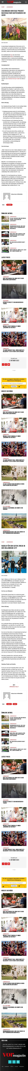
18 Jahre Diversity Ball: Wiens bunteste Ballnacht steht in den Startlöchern (13, 350)
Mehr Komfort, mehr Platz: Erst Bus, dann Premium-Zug (18, 250)
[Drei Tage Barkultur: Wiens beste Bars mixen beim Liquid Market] (14, 267)
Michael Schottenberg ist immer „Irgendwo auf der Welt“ (12, 326)
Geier (11, 55)
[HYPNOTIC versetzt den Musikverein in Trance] (14, 291)
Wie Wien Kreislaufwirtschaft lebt (17, 242)
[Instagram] (6, 364)
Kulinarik (9, 205)
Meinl (12, 56)
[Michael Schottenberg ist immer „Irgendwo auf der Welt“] (14, 315)
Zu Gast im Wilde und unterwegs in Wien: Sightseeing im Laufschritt (18, 219)
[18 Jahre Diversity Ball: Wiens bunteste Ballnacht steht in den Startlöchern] (14, 339)
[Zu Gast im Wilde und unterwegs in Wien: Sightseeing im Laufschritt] (5, 219)
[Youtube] (9, 364)
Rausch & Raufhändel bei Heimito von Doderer (13, 508)
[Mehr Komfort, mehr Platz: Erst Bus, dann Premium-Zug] (5, 250)
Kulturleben (6, 506)
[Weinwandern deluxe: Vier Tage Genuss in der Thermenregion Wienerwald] (5, 227)
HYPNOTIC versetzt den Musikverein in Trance (13, 303)
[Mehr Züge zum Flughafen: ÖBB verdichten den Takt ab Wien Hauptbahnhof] (5, 234)
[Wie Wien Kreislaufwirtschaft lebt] (5, 242)
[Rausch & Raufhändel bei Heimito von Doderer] (14, 496)
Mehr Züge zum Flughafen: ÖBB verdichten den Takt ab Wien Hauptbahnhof (17, 235)
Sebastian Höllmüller (17, 194)
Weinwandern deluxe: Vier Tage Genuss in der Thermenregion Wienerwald (17, 227)
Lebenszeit (6, 276)
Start (2, 7)
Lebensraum (10, 7)
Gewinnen (5, 300)
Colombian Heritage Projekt (14, 78)
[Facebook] (3, 364)
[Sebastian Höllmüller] (6, 196)
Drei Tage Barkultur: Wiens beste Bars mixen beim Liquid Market (13, 279)
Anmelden (14, 386)
